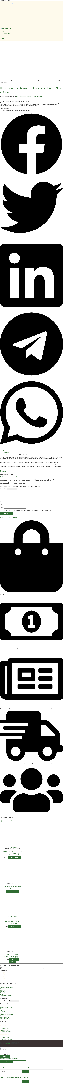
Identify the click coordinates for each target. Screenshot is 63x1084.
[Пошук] (25, 1071)
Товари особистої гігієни (6, 1014)
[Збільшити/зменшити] (3, 1060)
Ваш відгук (3, 502)
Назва (2, 504)
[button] (31, 144)
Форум (1, 994)
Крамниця (8, 81)
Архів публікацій (4, 1001)
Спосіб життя (3, 990)
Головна (2, 81)
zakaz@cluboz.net (6, 1031)
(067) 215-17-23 (5, 1037)
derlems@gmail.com (7, 1039)
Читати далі (14, 857)
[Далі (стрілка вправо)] (9, 1062)
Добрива (2, 1011)
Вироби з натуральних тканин (30, 81)
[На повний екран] (9, 1060)
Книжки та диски (4, 1016)
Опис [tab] (4, 451)
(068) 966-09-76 (5, 1030)
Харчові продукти (4, 1017)
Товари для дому (16, 81)
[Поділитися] (16, 1060)
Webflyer (8, 1043)
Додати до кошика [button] (14, 960)
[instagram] (4, 975)
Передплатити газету (5, 995)
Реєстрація (15, 1058)
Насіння (2, 1010)
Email (2, 507)
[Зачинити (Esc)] (22, 1060)
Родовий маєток (4, 988)
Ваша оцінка (3, 489)
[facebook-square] (4, 973)
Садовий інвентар (4, 1013)
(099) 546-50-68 (5, 1029)
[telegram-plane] (4, 977)
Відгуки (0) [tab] (6, 452)
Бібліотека (3, 991)
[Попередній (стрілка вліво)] (3, 1062)
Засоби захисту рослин (6, 1007)
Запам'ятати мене (6, 1054)
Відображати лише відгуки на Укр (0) (10, 476)
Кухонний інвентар (5, 1018)
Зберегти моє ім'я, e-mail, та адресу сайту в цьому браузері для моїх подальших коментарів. (26, 510)
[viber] (4, 979)
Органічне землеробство (6, 987)
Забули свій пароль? (5, 1058)
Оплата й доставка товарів (7, 993)
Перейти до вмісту (5, 0)
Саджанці (2, 1009)
